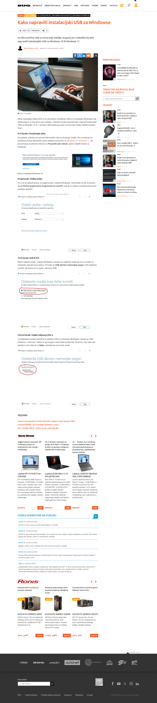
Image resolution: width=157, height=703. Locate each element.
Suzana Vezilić (121, 181)
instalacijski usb (46, 15)
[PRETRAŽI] (137, 99)
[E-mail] (88, 55)
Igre (76, 6)
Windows (33, 15)
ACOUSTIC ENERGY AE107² (85, 614)
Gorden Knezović (122, 196)
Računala (21, 15)
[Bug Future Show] (93, 662)
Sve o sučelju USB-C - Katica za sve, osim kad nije (38, 428)
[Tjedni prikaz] (121, 5)
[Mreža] (54, 663)
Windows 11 (84, 140)
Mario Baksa (120, 151)
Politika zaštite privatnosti (50, 695)
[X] (125, 684)
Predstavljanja (52, 6)
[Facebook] (75, 55)
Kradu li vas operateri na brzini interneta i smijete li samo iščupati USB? (46, 421)
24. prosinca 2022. (29, 563)
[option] (30, 475)
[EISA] (99, 682)
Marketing (79, 695)
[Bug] (39, 662)
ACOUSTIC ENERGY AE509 (57, 614)
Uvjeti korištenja (31, 695)
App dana (85, 6)
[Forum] (24, 663)
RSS (19, 695)
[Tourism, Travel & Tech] (122, 663)
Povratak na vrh (134, 652)
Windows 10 (72, 140)
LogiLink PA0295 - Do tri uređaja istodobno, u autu (38, 424)
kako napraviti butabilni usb (81, 15)
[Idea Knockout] (109, 663)
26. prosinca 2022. (31, 542)
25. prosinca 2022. (31, 552)
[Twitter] (79, 55)
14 (96, 55)
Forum (95, 6)
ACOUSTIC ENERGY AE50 (30, 614)
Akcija (39, 635)
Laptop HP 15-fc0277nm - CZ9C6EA (30, 475)
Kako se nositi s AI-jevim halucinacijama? (126, 174)
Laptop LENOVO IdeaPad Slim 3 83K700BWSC (84, 475)
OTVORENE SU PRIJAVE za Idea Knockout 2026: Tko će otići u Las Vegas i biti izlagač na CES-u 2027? (128, 72)
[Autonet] (72, 663)
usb (38, 15)
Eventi (104, 6)
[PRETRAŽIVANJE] (128, 5)
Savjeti (27, 15)
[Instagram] (131, 684)
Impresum (68, 695)
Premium (113, 6)
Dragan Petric (121, 79)
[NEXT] (95, 436)
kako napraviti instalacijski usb (61, 15)
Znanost (67, 6)
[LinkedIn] (84, 55)
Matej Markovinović (31, 48)
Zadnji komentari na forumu (37, 515)
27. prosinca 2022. (31, 521)
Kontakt (90, 695)
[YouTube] (119, 684)
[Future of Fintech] (134, 663)
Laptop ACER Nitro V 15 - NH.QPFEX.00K (57, 475)
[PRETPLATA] (52, 684)
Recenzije (37, 6)
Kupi (40, 508)
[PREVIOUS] (91, 436)
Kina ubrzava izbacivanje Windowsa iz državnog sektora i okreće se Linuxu (127, 189)
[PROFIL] (136, 5)
